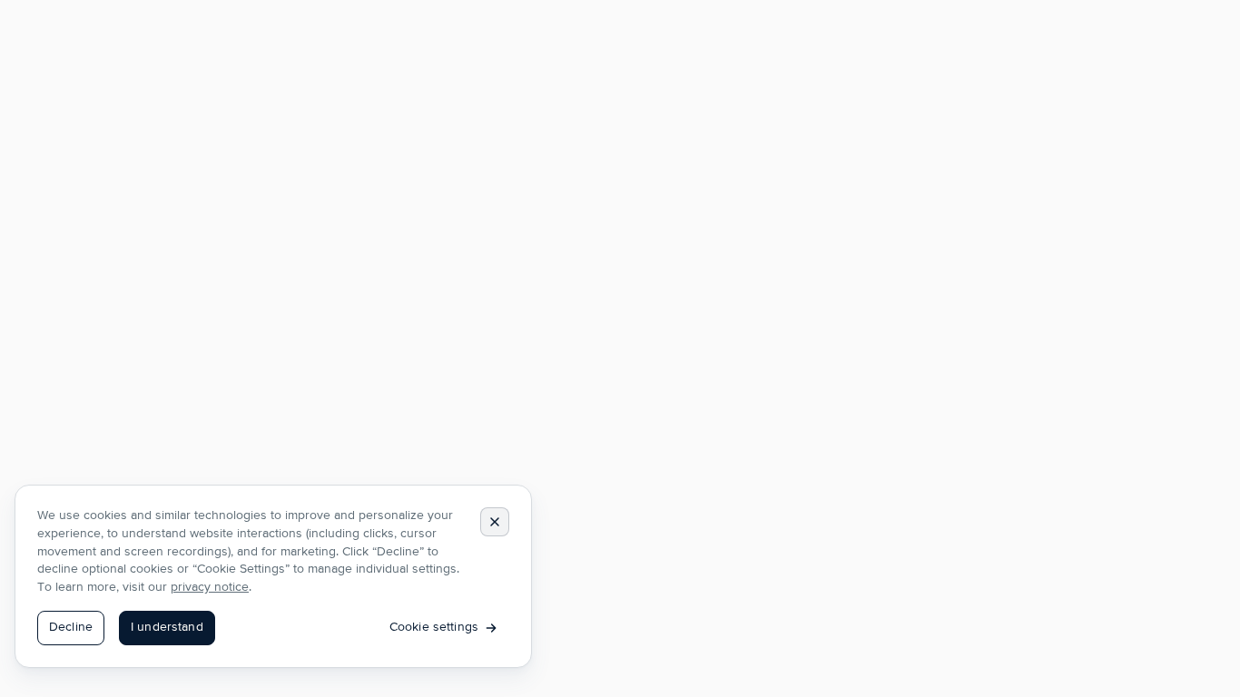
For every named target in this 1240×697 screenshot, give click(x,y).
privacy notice (210, 587)
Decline (71, 627)
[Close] (494, 521)
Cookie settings (433, 627)
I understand (167, 627)
